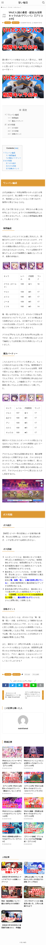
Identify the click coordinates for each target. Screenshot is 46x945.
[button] (5, 685)
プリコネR (36, 674)
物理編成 (15, 118)
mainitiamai (23, 728)
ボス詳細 (15, 131)
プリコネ (7, 22)
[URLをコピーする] (40, 685)
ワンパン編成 (13, 114)
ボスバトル (16, 22)
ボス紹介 (15, 127)
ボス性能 (11, 124)
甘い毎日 (23, 2)
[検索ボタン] (43, 2)
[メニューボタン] (2, 2)
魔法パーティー (17, 121)
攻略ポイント (17, 134)
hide (16, 148)
